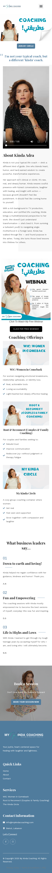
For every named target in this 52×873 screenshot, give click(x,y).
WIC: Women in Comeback (26, 369)
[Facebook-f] (6, 842)
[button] (41, 6)
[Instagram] (13, 842)
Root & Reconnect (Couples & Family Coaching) (26, 431)
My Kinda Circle (26, 493)
